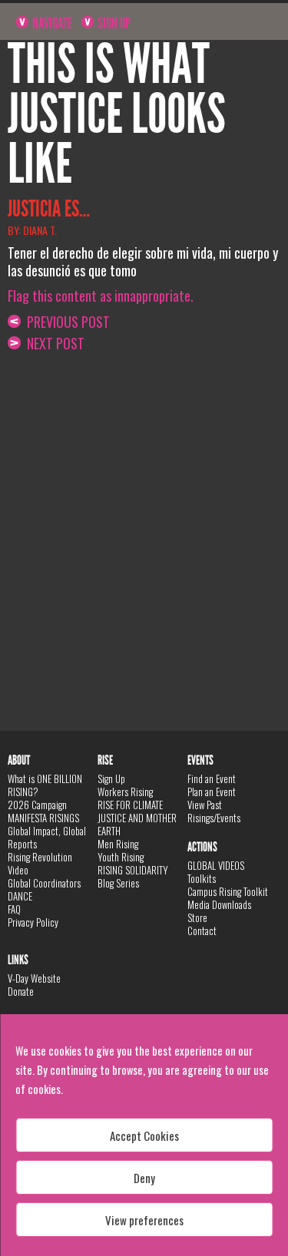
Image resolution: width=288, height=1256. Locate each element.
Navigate (51, 23)
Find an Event (211, 778)
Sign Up (113, 23)
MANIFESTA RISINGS (43, 817)
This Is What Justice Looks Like (117, 114)
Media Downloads (219, 904)
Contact (202, 930)
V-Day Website (34, 978)
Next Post (52, 343)
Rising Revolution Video (40, 863)
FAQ (14, 909)
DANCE (20, 896)
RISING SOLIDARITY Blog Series (133, 876)
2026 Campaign (37, 804)
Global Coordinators (44, 883)
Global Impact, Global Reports (47, 837)
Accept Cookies (144, 1135)
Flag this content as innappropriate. (101, 296)
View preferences (144, 1219)
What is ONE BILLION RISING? (45, 785)
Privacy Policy (33, 922)
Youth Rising (121, 856)
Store (197, 917)
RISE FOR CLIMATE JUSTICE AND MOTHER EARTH (137, 817)
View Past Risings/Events (213, 811)
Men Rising (118, 843)
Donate (21, 991)
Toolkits (201, 878)
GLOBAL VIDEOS (215, 865)
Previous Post (65, 322)
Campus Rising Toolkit (227, 891)
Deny (144, 1177)
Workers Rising (125, 791)
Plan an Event (211, 791)
